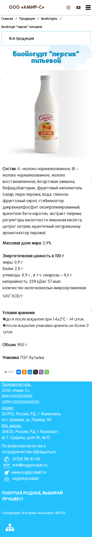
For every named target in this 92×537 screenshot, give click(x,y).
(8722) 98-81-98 (26, 459)
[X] (35, 372)
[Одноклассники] (24, 372)
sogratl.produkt (25, 479)
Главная (7, 18)
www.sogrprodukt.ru (29, 472)
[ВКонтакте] (18, 372)
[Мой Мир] (30, 372)
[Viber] (41, 372)
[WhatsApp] (46, 372)
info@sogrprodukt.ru (30, 465)
